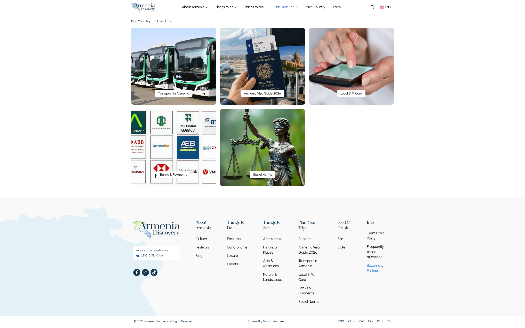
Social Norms (308, 301)
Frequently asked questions (375, 251)
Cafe (341, 247)
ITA (389, 321)
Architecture (272, 239)
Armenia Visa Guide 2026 (309, 250)
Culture (201, 239)
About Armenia (193, 7)
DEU (379, 321)
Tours (337, 7)
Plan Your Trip (285, 7)
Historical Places (270, 250)
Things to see (254, 7)
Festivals (202, 247)
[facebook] (136, 272)
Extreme (234, 239)
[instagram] (145, 272)
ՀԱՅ (351, 321)
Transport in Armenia (307, 263)
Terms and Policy (375, 235)
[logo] (143, 7)
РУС (361, 321)
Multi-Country (315, 7)
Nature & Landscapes (273, 277)
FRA (370, 321)
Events (232, 264)
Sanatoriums (237, 247)
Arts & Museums (271, 263)
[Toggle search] (372, 6)
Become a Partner (375, 268)
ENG (341, 321)
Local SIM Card (306, 277)
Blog (199, 255)
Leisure (232, 255)
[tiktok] (154, 272)
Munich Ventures (273, 321)
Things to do (224, 7)
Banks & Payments (306, 290)
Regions (304, 239)
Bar (340, 239)
